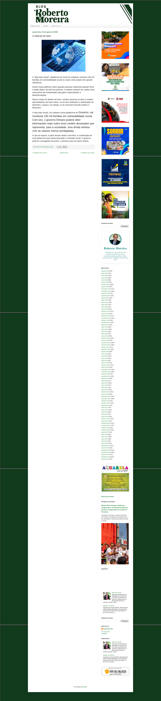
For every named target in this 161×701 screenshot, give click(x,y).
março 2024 (104, 336)
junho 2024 (104, 329)
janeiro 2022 (105, 394)
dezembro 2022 (106, 369)
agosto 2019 (105, 459)
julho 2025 (104, 300)
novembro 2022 (106, 372)
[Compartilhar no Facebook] (64, 147)
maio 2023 (104, 358)
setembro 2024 (105, 322)
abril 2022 (104, 387)
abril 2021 (104, 414)
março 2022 (104, 389)
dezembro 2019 (106, 450)
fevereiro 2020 (105, 445)
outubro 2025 (105, 293)
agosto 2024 (105, 325)
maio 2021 (104, 412)
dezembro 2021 (106, 396)
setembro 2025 (105, 295)
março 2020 (104, 443)
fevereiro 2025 (105, 311)
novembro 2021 (106, 398)
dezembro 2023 (106, 342)
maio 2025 (104, 304)
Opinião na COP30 (108, 606)
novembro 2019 (106, 452)
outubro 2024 (105, 320)
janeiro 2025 (105, 313)
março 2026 (104, 282)
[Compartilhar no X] (62, 147)
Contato (45, 26)
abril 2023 (104, 360)
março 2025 (104, 309)
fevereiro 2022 (105, 392)
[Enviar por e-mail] (58, 147)
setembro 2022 (105, 376)
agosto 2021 (105, 405)
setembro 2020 (105, 430)
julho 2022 (104, 381)
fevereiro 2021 (105, 419)
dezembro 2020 (106, 423)
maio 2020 (104, 439)
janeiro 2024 (105, 340)
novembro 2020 (106, 425)
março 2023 (104, 363)
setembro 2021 (105, 403)
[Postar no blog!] (60, 147)
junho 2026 (104, 275)
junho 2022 (104, 383)
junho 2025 (104, 302)
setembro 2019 (105, 457)
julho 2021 (104, 407)
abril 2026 (104, 280)
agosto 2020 (105, 432)
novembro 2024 (106, 318)
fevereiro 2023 (105, 365)
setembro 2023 (105, 349)
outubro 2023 (105, 347)
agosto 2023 (105, 351)
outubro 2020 (105, 428)
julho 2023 (104, 354)
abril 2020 (104, 441)
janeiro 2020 (105, 448)
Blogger (84, 687)
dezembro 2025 (106, 289)
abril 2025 (104, 307)
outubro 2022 (105, 374)
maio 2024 (104, 331)
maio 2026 (104, 278)
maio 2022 (104, 385)
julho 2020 (104, 434)
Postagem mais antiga (87, 153)
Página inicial (35, 26)
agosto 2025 (105, 298)
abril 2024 (104, 333)
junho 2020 (104, 436)
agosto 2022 (105, 378)
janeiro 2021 (105, 421)
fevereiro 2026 (105, 284)
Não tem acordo (116, 592)
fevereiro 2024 (105, 338)
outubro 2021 (105, 401)
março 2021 (104, 416)
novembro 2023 (106, 345)
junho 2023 (104, 356)
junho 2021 (104, 410)
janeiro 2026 (105, 286)
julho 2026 (104, 273)
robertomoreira (108, 629)
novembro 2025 (106, 291)
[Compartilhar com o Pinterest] (66, 147)
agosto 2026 (105, 271)
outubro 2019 (105, 454)
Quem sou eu (56, 26)
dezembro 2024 (106, 316)
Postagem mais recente (40, 153)
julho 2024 (104, 327)
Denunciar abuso (107, 496)
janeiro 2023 (105, 367)
